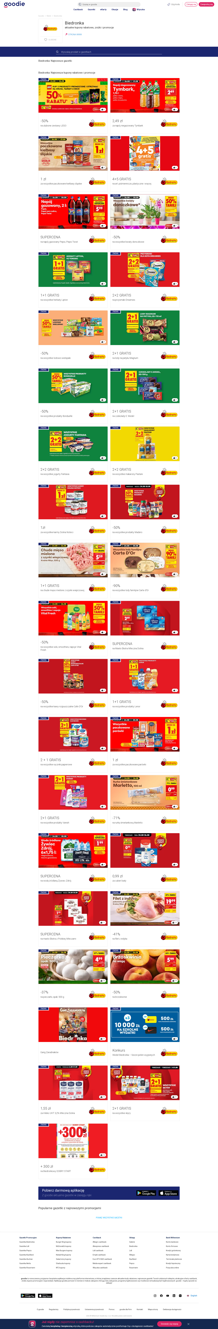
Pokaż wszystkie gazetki (109, 1217)
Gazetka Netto (25, 1263)
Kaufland (132, 1259)
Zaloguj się (191, 4)
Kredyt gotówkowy (173, 1251)
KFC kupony (60, 1268)
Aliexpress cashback (101, 1246)
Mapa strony (153, 1309)
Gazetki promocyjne (28, 1238)
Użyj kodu (175, 4)
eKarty (103, 9)
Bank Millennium (173, 1238)
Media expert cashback (102, 1263)
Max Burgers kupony (64, 1251)
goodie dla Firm (126, 1309)
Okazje (115, 9)
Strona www (75, 34)
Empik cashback (99, 1255)
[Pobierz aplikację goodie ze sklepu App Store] (45, 1297)
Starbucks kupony (63, 1263)
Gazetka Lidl (24, 1246)
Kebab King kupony (63, 1255)
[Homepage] (14, 4)
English (194, 1295)
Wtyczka (141, 9)
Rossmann (133, 1268)
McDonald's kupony (63, 1246)
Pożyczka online (172, 1268)
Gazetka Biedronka (27, 1242)
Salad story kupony (63, 1259)
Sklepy (132, 1238)
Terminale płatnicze (174, 1259)
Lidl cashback (98, 1251)
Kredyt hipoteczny (173, 1263)
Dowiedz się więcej (169, 1324)
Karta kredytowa (172, 1255)
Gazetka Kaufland (26, 1255)
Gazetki (91, 9)
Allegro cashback (99, 1242)
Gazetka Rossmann (27, 1268)
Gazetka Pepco (25, 1251)
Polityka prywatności (71, 1309)
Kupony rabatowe (63, 1238)
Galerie (132, 1242)
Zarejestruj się (206, 4)
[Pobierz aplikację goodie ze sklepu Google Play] (28, 1297)
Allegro (132, 1255)
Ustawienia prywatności (94, 1309)
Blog (125, 9)
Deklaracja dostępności (172, 1309)
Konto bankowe (172, 1242)
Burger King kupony (63, 1242)
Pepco (131, 1263)
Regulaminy (53, 1309)
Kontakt (140, 1309)
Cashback (78, 9)
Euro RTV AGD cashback (102, 1259)
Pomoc (112, 1309)
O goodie (40, 1309)
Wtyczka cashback (100, 1268)
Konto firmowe (172, 1246)
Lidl (130, 1251)
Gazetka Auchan (26, 1259)
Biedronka (133, 1246)
